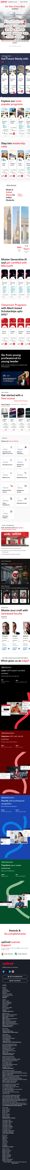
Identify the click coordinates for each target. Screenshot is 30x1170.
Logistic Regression (6, 1040)
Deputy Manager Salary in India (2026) (11, 1097)
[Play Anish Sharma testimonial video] (15, 575)
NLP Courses (5, 1028)
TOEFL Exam (5, 1141)
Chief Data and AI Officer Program (4, 164)
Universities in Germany (7, 1121)
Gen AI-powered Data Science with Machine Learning (4, 332)
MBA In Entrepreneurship (8, 1025)
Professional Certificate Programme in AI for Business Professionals (12, 164)
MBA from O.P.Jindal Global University (10, 1077)
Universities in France (7, 1122)
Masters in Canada (6, 1156)
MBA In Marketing (6, 1020)
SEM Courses (5, 1052)
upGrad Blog (5, 989)
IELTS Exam (5, 1135)
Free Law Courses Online (8, 1090)
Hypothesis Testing (6, 1035)
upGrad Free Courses (7, 993)
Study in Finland (6, 1111)
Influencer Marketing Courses (8, 1050)
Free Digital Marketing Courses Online (10, 1084)
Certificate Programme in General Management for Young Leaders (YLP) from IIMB (12, 122)
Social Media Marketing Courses (9, 1044)
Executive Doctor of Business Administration (12, 1071)
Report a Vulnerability (7, 1007)
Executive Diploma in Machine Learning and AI (4, 122)
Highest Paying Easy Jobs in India (9, 1101)
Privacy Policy (5, 1004)
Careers (4, 988)
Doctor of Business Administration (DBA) (11, 1059)
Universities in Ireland (7, 1125)
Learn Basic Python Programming (12, 420)
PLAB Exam (5, 1145)
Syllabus (14, 92)
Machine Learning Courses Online (10, 1060)
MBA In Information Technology (9, 1021)
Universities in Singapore (7, 1131)
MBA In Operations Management (9, 1018)
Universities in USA (6, 1120)
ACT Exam (4, 1144)
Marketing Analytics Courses (8, 1048)
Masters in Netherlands (7, 1159)
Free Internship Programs (7, 1088)
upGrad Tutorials (6, 991)
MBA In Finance (5, 1013)
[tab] (5, 404)
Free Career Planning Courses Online (10, 1091)
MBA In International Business (9, 1022)
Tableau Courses (6, 1029)
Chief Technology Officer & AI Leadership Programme (20, 164)
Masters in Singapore (7, 1160)
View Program (11, 92)
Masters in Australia (6, 1155)
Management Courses (7, 1065)
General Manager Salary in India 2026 (10, 1096)
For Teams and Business (7, 995)
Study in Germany (6, 1109)
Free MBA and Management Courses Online (12, 1089)
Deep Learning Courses (7, 1031)
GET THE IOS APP (15, 980)
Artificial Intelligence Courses (8, 1058)
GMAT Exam (5, 1137)
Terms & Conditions (6, 1003)
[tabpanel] (15, 419)
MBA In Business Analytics (8, 1016)
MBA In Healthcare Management (9, 1014)
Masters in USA (5, 1148)
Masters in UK (5, 1158)
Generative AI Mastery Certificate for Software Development (20, 283)
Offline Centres (5, 1001)
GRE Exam (4, 1139)
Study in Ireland (5, 1110)
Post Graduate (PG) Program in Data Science (12, 1078)
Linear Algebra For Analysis (8, 1038)
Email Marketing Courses (7, 1049)
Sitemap (4, 1010)
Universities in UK (6, 1129)
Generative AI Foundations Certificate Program (4, 283)
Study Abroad (5, 996)
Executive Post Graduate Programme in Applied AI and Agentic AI (12, 79)
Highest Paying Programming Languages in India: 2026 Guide (16, 1099)
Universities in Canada (7, 1128)
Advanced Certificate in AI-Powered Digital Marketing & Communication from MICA (20, 122)
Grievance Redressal (6, 1002)
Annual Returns (5, 1008)
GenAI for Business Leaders (8, 1070)
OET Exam (4, 1143)
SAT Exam (4, 1136)
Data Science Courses (7, 1061)
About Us (4, 987)
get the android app (15, 976)
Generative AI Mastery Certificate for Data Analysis (12, 283)
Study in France (5, 1115)
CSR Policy (4, 1006)
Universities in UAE (6, 1124)
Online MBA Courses (7, 1063)
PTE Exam (4, 1140)
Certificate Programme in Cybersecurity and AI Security (20, 79)
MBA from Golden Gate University (9, 1080)
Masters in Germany (6, 1150)
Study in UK (4, 1112)
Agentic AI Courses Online (8, 1056)
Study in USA (5, 1107)
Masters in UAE (5, 1152)
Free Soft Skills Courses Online (9, 1085)
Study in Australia (6, 1114)
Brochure (6, 344)
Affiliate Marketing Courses (8, 1053)
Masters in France (6, 1151)
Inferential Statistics (6, 1037)
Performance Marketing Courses (9, 1045)
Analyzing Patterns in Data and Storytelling (21, 420)
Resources (4, 992)
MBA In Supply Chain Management (10, 1023)
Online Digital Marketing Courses (9, 1064)
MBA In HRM (5, 1017)
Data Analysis (5, 1034)
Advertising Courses (6, 1046)
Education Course (6, 1067)
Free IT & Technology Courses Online (10, 1086)
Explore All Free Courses (20, 401)
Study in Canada (6, 1116)
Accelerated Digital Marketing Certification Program (20, 332)
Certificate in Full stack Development (12, 332)
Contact (4, 999)
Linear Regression (6, 1039)
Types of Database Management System (11, 1095)
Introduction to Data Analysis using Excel (4, 420)
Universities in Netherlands (8, 1130)
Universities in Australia (7, 1126)
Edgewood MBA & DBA (7, 1074)
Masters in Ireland (6, 1154)
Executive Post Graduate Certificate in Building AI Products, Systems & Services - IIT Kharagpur (4, 79)
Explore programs (20, 194)
